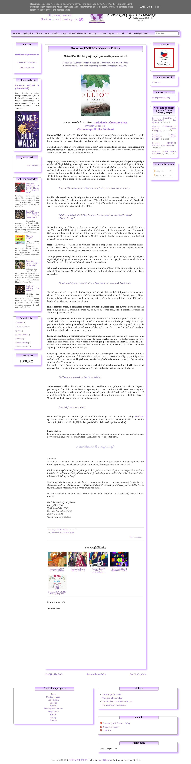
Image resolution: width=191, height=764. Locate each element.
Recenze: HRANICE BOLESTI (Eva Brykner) (164, 144)
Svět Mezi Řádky (110, 727)
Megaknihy (53, 711)
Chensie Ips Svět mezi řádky (116, 723)
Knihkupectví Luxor (53, 708)
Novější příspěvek (53, 674)
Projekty (92, 33)
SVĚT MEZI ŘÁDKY (35, 165)
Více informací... (136, 537)
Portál (53, 714)
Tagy (64, 33)
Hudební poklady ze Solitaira (32, 288)
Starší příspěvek (138, 674)
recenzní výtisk (68, 532)
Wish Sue (107, 730)
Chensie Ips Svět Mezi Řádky (58, 530)
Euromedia (53, 699)
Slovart (53, 720)
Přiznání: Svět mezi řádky (114, 705)
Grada (53, 705)
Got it (158, 7)
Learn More (146, 7)
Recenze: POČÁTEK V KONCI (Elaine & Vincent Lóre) (32, 187)
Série (47, 33)
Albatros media (21, 347)
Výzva (111, 33)
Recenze (16, 33)
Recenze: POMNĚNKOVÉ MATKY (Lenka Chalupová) (164, 128)
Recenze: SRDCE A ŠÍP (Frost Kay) (32, 263)
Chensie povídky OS (111, 694)
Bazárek (120, 33)
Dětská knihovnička (77, 33)
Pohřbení (139, 416)
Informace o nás (27, 67)
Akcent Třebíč (21, 335)
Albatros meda (21, 343)
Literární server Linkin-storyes (117, 701)
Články (55, 33)
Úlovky (39, 33)
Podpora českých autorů (137, 33)
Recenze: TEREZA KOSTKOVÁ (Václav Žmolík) (164, 137)
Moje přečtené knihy (161, 97)
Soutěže (102, 33)
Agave (17, 330)
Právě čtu (156, 82)
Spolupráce (28, 33)
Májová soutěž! (29, 237)
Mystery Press (57, 532)
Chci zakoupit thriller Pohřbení (95, 129)
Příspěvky (159, 171)
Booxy (53, 717)
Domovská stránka (96, 674)
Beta (53, 694)
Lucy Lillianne (104, 760)
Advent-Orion (21, 327)
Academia (19, 323)
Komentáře (160, 175)
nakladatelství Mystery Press (110, 122)
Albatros (19, 339)
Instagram (32, 62)
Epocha (53, 702)
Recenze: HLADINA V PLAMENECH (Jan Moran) (164, 120)
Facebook (21, 62)
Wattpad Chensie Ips (112, 698)
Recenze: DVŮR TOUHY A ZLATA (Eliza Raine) (32, 214)
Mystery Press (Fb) (95, 125)
